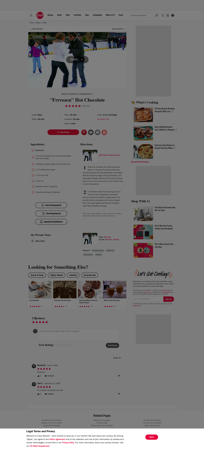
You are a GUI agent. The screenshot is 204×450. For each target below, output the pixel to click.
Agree (151, 437)
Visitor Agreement (57, 440)
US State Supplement (39, 446)
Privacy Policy (68, 443)
